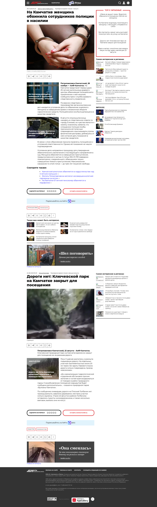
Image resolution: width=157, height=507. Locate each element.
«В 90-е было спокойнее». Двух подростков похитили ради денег (116, 77)
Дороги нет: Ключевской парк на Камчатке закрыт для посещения (113, 42)
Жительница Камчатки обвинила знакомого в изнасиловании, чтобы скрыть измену (47, 231)
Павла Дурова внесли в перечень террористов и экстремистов (116, 110)
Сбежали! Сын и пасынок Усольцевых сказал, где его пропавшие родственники (117, 299)
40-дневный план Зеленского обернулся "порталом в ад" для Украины (115, 119)
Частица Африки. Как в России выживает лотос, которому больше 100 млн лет (117, 99)
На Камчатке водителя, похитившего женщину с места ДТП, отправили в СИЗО (113, 24)
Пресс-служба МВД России (36, 71)
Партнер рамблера (64, 499)
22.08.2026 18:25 (32, 273)
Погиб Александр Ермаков (114, 124)
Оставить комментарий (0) (78, 191)
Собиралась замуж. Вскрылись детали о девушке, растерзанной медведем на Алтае (116, 285)
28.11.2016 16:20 (31, 9)
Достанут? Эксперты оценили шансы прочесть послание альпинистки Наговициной (117, 92)
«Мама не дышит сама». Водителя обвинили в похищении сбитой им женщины (113, 16)
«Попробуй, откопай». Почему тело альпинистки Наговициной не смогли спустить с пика (117, 292)
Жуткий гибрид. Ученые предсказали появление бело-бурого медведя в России (117, 63)
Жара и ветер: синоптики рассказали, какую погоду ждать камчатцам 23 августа (113, 50)
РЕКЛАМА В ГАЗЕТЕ (66, 470)
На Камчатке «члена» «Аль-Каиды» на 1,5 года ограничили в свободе (81, 230)
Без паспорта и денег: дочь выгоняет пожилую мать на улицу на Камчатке (113, 33)
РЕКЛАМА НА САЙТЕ (52, 470)
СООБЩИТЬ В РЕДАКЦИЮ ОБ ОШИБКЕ (94, 470)
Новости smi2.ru (34, 267)
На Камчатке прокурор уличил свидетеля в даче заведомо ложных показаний (46, 238)
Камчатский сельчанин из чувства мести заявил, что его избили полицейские (47, 224)
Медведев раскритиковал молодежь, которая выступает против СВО (117, 139)
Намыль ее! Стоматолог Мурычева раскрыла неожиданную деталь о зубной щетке (116, 278)
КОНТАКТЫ (77, 470)
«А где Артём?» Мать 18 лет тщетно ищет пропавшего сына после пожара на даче (116, 84)
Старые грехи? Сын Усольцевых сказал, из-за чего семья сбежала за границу (117, 306)
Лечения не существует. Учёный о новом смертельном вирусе (116, 313)
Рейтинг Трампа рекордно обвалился (113, 132)
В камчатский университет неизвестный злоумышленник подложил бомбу (80, 224)
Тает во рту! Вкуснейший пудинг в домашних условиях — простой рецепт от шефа (116, 70)
